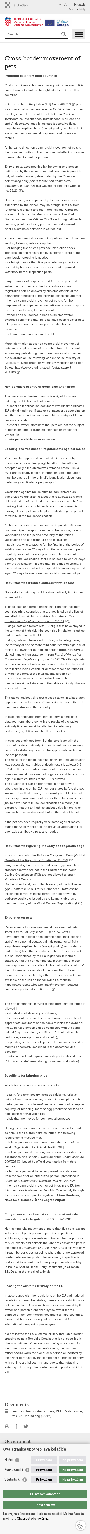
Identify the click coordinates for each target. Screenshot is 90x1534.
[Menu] (78, 34)
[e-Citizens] (23, 5)
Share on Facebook (16, 1426)
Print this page (7, 1426)
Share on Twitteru (25, 1426)
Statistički (12, 1479)
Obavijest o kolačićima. (32, 1518)
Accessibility (77, 9)
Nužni (8, 1460)
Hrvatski (79, 4)
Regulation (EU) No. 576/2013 (50, 104)
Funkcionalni (13, 1469)
